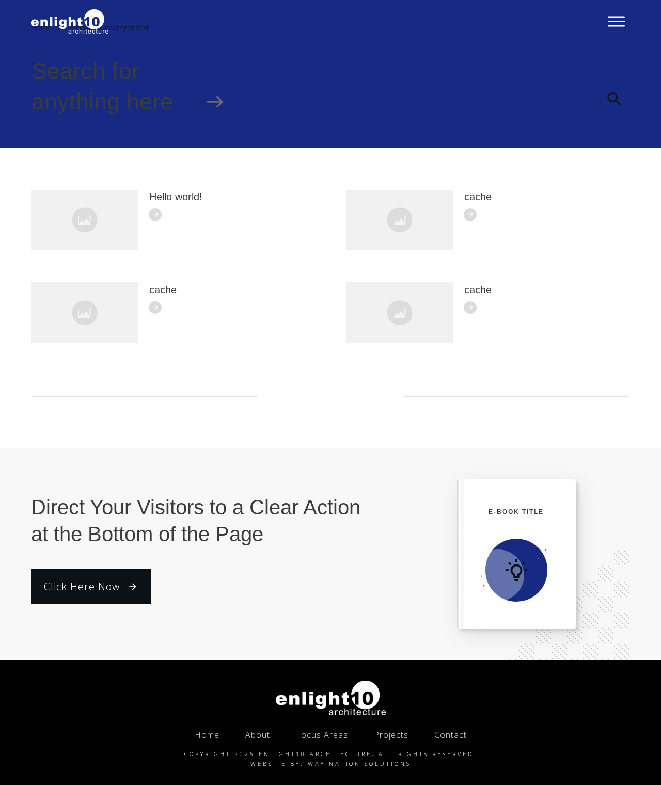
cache (478, 196)
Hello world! (175, 196)
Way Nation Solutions (359, 763)
